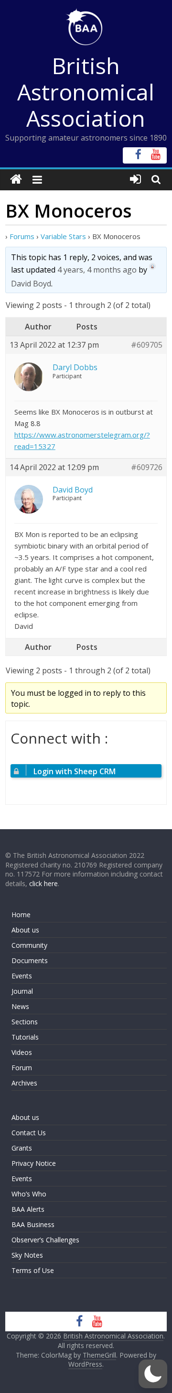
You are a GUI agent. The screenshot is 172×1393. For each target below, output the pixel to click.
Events (21, 975)
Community (29, 945)
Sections (24, 1021)
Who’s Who (28, 1193)
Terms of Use (32, 1270)
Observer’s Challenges (45, 1239)
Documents (29, 960)
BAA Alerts (27, 1209)
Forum (21, 1067)
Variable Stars (63, 236)
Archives (24, 1082)
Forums (22, 236)
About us (25, 929)
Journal (22, 991)
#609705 (146, 345)
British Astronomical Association (85, 92)
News (20, 1006)
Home (21, 914)
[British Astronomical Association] (16, 179)
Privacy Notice (33, 1163)
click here (43, 883)
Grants (21, 1147)
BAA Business (32, 1224)
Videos (21, 1052)
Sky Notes (27, 1255)
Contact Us (28, 1132)
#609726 (146, 467)
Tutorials (25, 1037)
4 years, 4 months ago (97, 269)
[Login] (135, 179)
